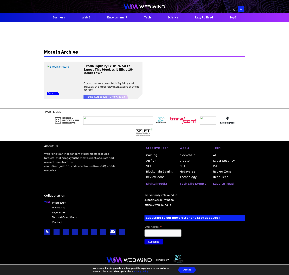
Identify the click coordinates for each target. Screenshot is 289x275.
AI (214, 155)
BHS (232, 10)
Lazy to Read (204, 17)
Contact (57, 222)
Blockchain (187, 155)
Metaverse (188, 171)
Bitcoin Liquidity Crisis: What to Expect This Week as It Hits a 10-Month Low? (108, 70)
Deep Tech (220, 177)
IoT (215, 166)
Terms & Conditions (64, 217)
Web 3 (86, 17)
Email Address (153, 226)
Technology (188, 177)
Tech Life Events (193, 184)
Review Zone (155, 177)
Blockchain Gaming (160, 171)
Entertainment (117, 17)
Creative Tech (157, 148)
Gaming (151, 155)
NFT (183, 166)
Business (59, 17)
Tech (147, 17)
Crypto (51, 93)
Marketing (58, 207)
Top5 (233, 17)
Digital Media (156, 184)
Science (173, 17)
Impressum (59, 202)
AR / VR (151, 161)
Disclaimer (59, 212)
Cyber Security (224, 161)
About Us (51, 146)
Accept (187, 269)
